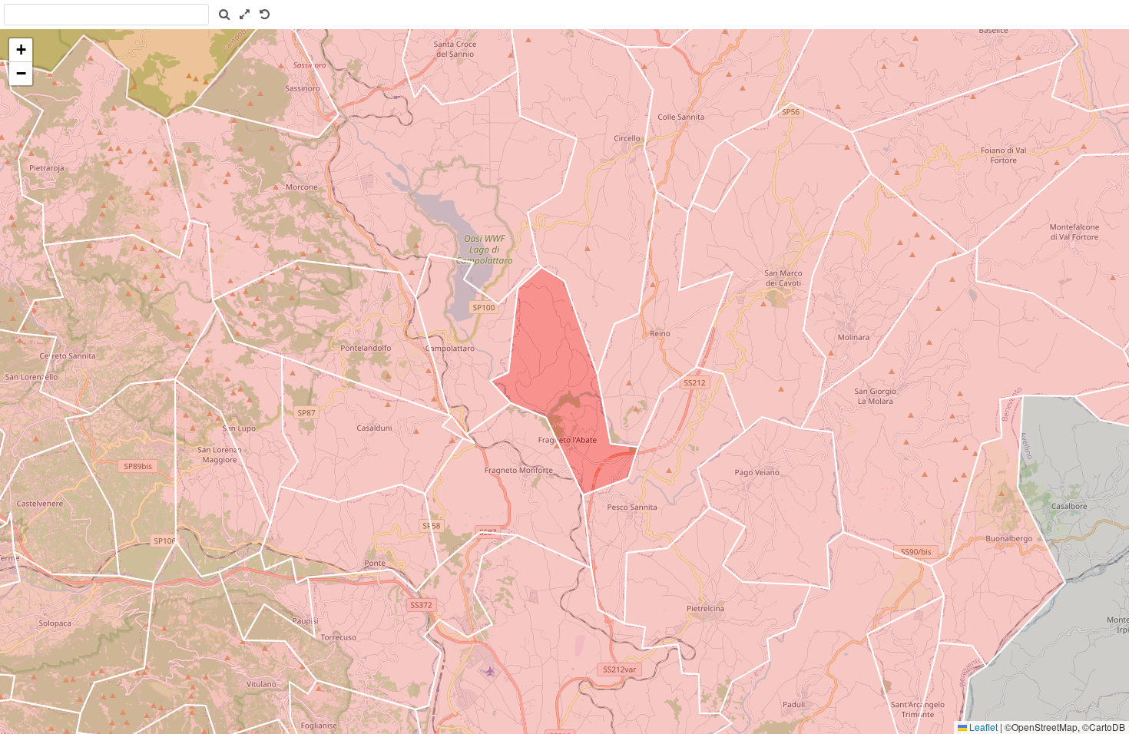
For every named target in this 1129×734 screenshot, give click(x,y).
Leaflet (982, 726)
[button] (20, 50)
